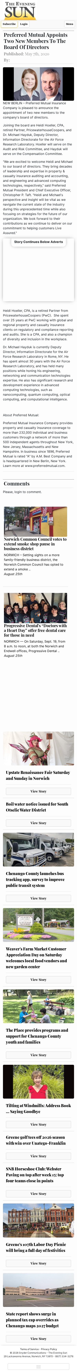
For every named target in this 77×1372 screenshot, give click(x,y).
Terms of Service (29, 1349)
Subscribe (9, 24)
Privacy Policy (49, 1349)
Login (24, 24)
